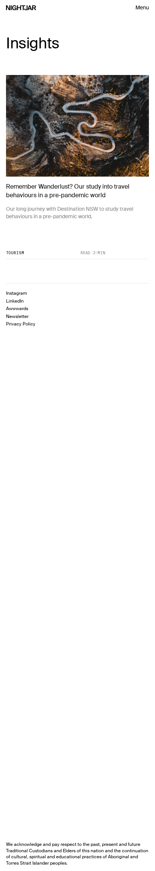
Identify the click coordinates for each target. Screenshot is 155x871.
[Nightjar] (21, 8)
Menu (142, 7)
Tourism (15, 252)
